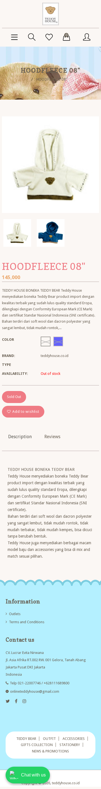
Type (6, 365)
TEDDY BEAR (26, 739)
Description (20, 436)
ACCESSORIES (74, 739)
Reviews (52, 436)
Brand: (8, 356)
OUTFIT (49, 739)
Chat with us (33, 775)
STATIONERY (69, 745)
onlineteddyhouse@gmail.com (34, 691)
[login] (86, 37)
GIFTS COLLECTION (37, 745)
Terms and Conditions (26, 622)
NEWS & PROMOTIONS (50, 751)
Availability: (15, 373)
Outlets (14, 614)
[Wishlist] (49, 37)
